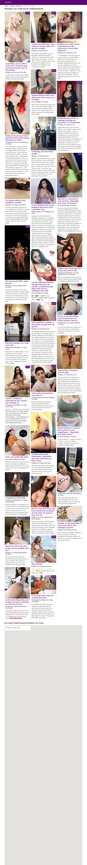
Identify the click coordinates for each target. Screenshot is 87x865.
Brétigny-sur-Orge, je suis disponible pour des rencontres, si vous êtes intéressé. (69, 47)
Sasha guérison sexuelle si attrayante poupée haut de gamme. (43, 324)
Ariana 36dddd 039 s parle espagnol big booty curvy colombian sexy (43, 207)
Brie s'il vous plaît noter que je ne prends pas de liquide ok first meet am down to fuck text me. (43, 512)
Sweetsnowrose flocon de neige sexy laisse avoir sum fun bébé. (43, 97)
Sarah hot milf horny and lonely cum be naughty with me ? (17, 548)
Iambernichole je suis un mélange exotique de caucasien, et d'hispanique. (69, 120)
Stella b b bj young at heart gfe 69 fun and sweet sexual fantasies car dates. (17, 138)
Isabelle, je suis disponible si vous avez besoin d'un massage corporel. (69, 525)
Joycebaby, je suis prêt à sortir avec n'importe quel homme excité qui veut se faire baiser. (16, 67)
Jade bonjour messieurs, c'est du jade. (68, 371)
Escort (7, 6)
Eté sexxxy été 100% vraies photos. (16, 282)
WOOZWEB (8, 2)
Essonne (18, 6)
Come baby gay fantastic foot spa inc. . (42, 394)
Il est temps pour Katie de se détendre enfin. (42, 596)
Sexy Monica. (37, 564)
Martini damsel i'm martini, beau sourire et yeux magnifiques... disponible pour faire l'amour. (69, 431)
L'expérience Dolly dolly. (15, 498)
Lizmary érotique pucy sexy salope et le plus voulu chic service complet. (43, 46)
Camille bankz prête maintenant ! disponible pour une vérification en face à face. (42, 457)
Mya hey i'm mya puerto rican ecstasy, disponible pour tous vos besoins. (68, 201)
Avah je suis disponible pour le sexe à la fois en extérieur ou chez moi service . (17, 602)
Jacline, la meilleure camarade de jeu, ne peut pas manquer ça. (16, 400)
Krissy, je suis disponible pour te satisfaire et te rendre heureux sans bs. (68, 318)
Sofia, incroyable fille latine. (17, 457)
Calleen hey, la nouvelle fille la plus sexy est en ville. (69, 269)
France (12, 6)
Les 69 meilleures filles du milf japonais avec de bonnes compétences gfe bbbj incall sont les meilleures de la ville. (42, 286)
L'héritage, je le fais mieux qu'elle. (42, 152)
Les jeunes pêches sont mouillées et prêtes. (15, 201)
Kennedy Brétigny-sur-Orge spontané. (17, 344)
